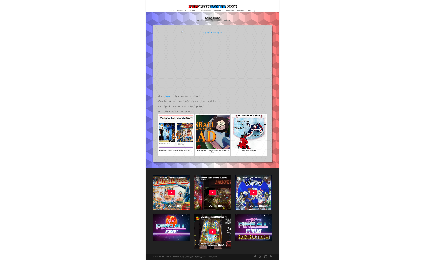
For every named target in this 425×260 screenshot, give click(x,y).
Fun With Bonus (164, 257)
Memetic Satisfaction (213, 20)
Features (180, 11)
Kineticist (230, 11)
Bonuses (217, 11)
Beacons (240, 11)
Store (249, 11)
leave (167, 96)
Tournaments (205, 11)
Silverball (226, 20)
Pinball (171, 11)
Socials (192, 11)
